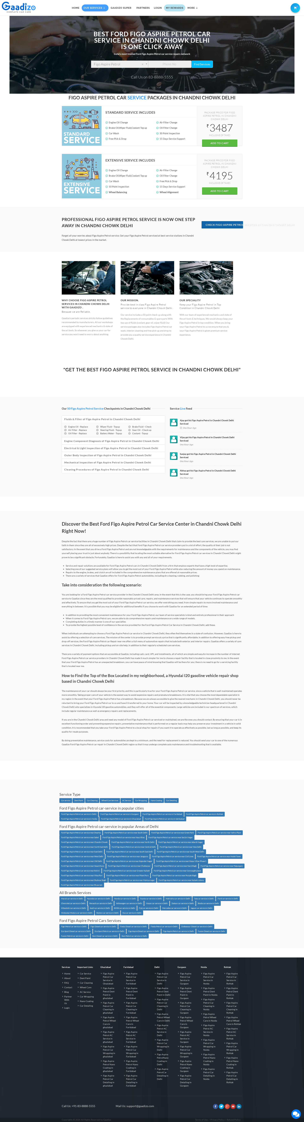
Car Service (85, 973)
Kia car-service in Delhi (132, 913)
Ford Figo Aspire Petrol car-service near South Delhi (126, 832)
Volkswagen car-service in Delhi (129, 903)
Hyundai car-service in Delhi (98, 898)
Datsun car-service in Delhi (183, 903)
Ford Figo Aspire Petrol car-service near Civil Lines (172, 856)
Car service (65, 800)
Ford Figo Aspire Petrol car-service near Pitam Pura (127, 875)
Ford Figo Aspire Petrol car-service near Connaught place (177, 870)
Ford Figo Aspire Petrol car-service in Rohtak (204, 814)
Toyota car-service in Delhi (151, 898)
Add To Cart (219, 143)
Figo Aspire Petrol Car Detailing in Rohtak (232, 1077)
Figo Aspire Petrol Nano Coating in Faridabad (132, 1066)
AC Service (126, 800)
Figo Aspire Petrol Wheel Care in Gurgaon (186, 1022)
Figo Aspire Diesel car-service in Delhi (143, 931)
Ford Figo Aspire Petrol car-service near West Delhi (82, 856)
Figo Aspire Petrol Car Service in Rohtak (232, 978)
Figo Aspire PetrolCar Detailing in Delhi (162, 1074)
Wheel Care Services (109, 800)
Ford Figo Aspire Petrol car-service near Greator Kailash (127, 870)
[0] (295, 7)
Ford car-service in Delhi (228, 898)
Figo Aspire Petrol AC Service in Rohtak (232, 1033)
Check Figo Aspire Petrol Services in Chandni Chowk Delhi (224, 224)
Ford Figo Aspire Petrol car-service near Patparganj (222, 866)
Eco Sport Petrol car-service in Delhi (109, 931)
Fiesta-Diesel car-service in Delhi (133, 926)
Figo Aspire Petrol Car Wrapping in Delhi (163, 1044)
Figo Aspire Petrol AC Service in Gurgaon (185, 1037)
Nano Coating (156, 800)
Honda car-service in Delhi (125, 898)
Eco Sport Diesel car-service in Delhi (76, 931)
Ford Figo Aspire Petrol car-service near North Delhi (132, 842)
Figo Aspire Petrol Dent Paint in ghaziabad (108, 993)
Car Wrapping (141, 800)
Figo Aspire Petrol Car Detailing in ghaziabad (108, 1080)
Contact (68, 987)
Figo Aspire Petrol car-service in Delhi (178, 931)
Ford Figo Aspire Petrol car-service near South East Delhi (129, 851)
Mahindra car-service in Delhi (178, 898)
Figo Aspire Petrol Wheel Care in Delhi (163, 1017)
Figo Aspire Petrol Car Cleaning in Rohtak (232, 1007)
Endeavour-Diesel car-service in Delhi (196, 926)
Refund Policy (234, 1119)
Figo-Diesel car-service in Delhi (103, 926)
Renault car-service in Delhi (100, 903)
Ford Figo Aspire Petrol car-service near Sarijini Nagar (171, 837)
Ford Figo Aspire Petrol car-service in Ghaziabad (121, 819)
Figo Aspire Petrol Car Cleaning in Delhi (162, 1004)
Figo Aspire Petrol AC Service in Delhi (162, 1030)
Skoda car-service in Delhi (208, 903)
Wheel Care (85, 987)
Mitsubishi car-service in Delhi (73, 908)
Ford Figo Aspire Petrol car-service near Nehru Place (219, 832)
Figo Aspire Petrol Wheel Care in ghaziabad (109, 1022)
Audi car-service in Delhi (100, 908)
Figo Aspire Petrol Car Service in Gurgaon (185, 978)
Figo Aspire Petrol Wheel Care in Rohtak (233, 1020)
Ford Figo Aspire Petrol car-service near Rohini (80, 870)
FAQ (66, 982)
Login (67, 1007)
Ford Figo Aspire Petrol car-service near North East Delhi (84, 847)
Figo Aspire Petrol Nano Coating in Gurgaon (186, 1066)
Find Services (202, 64)
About (67, 978)
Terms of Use (201, 1119)
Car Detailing (171, 800)
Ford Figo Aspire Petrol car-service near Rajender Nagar (129, 861)
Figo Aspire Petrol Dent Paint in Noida (210, 991)
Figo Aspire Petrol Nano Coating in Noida (209, 1059)
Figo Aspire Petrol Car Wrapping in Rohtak (232, 1048)
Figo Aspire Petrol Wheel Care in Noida (210, 1017)
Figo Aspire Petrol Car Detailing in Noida (209, 1074)
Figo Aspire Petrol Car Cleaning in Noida (209, 1004)
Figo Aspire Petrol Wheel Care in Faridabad (132, 1022)
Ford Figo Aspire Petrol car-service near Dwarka (81, 832)
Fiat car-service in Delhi (148, 908)
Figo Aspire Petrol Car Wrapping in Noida (209, 1044)
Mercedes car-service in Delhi (174, 908)
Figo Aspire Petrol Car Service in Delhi (162, 978)
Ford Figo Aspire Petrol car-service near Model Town (219, 856)
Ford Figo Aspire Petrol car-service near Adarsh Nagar (180, 842)
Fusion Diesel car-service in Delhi (211, 931)
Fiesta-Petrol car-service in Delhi (164, 926)
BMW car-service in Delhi (124, 908)
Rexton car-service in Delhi (107, 913)
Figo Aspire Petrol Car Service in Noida (209, 978)
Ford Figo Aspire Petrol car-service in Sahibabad (164, 819)
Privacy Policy (217, 1119)
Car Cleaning (92, 800)
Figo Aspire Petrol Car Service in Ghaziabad (108, 978)
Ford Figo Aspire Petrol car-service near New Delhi (180, 847)
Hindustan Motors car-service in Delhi (76, 913)
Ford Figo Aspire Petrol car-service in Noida (79, 819)
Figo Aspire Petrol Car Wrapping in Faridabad (132, 1051)
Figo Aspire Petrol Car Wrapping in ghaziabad (109, 1051)
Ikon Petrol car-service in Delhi (134, 936)
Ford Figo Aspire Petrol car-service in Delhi (78, 814)
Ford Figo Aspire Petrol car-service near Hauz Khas (124, 837)
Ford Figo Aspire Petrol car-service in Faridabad (162, 814)
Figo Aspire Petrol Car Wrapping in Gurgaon (186, 1051)
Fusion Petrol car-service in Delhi (74, 936)
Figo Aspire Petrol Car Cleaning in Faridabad (131, 1007)
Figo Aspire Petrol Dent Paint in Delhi (163, 991)
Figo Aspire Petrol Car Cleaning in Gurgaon (185, 1007)
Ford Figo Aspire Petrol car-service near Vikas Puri (81, 875)
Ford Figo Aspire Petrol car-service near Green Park (172, 832)
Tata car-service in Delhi (204, 898)
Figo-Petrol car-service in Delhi (74, 926)
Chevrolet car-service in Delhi (73, 903)
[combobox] (119, 64)
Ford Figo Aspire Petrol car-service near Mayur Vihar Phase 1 (181, 861)
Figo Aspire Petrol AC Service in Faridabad (131, 1037)
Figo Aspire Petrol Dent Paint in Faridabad (132, 993)
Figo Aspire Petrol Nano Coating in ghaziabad (109, 1066)
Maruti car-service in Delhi (72, 898)
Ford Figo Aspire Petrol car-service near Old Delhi (81, 861)
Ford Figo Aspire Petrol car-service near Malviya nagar (132, 880)
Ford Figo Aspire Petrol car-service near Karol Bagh (175, 866)
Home (67, 973)
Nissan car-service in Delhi (157, 903)
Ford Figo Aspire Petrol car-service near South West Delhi (180, 851)
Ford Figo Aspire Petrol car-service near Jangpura (127, 856)
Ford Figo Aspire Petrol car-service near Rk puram (81, 885)
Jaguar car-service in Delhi (201, 908)
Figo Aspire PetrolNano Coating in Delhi (162, 1059)
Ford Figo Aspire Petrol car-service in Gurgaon (119, 814)
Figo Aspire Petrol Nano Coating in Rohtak (232, 1062)
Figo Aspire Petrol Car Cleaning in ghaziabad (108, 1007)
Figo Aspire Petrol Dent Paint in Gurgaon (186, 993)
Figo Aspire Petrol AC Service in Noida (209, 1030)
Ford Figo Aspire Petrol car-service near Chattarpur (129, 866)
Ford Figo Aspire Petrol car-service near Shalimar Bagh (83, 880)
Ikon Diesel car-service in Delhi (105, 936)
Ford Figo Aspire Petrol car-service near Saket (80, 837)
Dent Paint (78, 800)
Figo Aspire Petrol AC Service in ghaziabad (108, 1037)
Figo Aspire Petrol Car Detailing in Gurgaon (185, 1080)
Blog (66, 992)
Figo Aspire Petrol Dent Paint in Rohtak (232, 993)
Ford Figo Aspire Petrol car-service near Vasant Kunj (82, 866)
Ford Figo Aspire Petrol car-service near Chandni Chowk (84, 842)
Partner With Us (68, 1000)
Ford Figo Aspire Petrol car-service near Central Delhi (134, 847)
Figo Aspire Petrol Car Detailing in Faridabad (131, 1080)
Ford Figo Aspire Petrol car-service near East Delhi (81, 851)
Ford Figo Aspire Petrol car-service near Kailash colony (181, 880)
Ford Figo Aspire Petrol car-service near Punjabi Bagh (174, 875)
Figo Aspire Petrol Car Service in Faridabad (131, 978)
